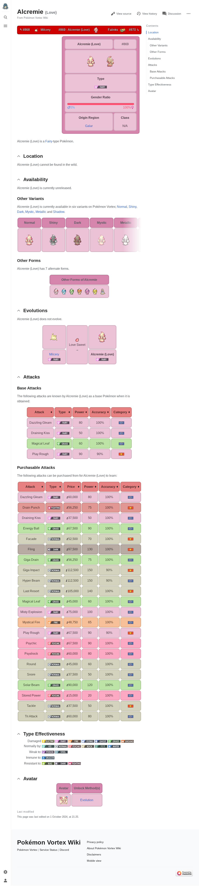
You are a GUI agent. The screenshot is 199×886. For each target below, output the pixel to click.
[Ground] (127, 741)
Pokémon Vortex (27, 849)
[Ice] (48, 746)
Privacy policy (95, 842)
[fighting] (54, 507)
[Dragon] (48, 757)
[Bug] (48, 763)
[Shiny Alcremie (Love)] (53, 239)
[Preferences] (5, 872)
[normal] (54, 539)
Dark (20, 211)
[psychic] (54, 643)
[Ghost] (101, 741)
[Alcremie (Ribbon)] (87, 291)
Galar (89, 126)
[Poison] (48, 752)
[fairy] (100, 86)
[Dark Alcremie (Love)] (77, 239)
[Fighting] (74, 763)
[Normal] (61, 746)
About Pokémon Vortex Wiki (104, 848)
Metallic (41, 211)
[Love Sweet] (77, 339)
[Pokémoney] (67, 497)
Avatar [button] (30, 778)
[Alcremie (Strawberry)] (56, 291)
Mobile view (94, 860)
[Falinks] (123, 29)
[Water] (114, 746)
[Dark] (61, 763)
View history (149, 13)
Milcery (54, 354)
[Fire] (74, 741)
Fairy (48, 141)
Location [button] (33, 156)
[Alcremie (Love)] (96, 29)
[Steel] (61, 752)
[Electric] (48, 741)
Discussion (174, 13)
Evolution (86, 800)
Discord (64, 849)
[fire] (54, 622)
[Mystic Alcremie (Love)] (101, 239)
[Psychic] (74, 746)
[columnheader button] (40, 412)
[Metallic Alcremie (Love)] (125, 239)
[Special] (121, 422)
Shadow (58, 211)
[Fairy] (54, 359)
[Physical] (121, 454)
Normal (122, 206)
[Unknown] (101, 746)
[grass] (63, 443)
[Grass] (114, 741)
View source (123, 13)
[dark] (54, 549)
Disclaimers (94, 854)
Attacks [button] (31, 377)
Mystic (29, 211)
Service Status (48, 849)
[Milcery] (36, 29)
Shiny (132, 206)
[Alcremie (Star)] (95, 291)
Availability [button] (35, 179)
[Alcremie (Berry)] (64, 291)
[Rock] (88, 746)
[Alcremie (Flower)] (79, 291)
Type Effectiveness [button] (44, 733)
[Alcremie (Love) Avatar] (63, 799)
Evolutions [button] (35, 310)
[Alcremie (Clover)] (71, 291)
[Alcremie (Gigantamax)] (102, 291)
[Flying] (88, 741)
